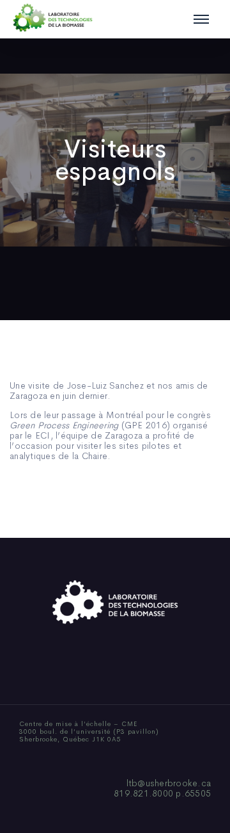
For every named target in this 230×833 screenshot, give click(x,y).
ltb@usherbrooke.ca (168, 783)
